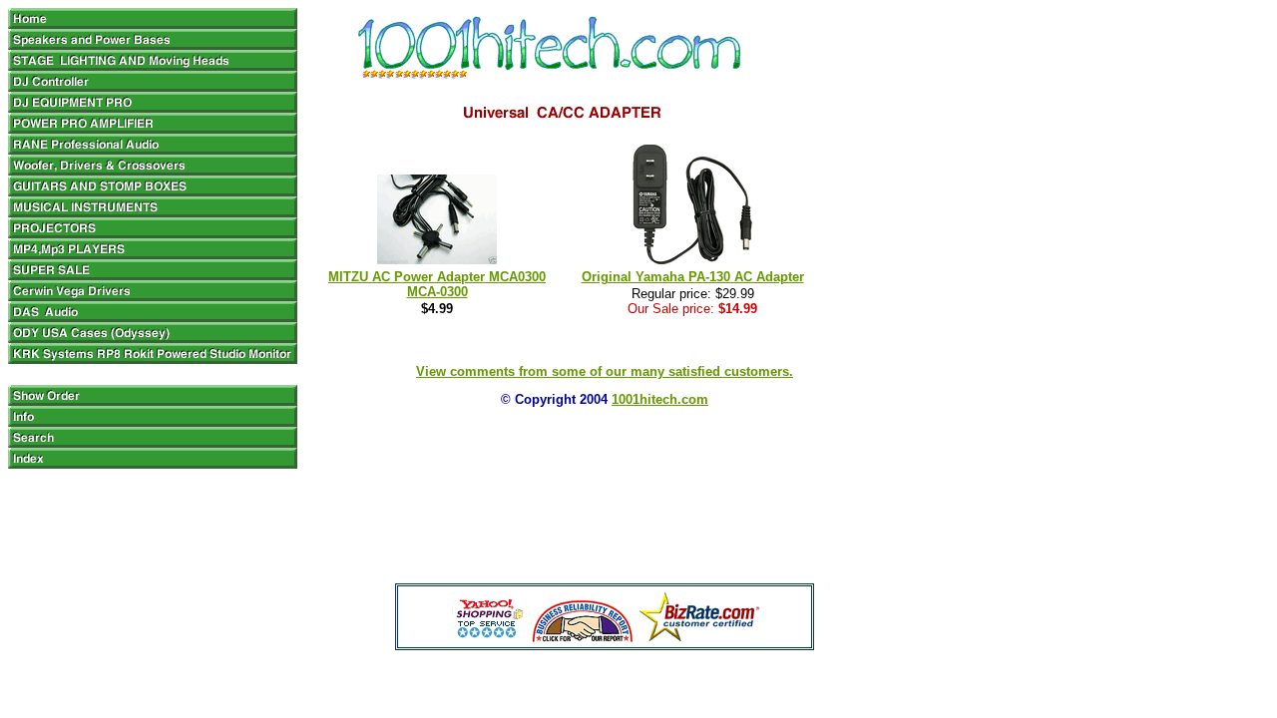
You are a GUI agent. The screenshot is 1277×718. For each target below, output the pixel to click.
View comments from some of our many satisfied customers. (604, 371)
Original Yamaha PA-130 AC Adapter (693, 276)
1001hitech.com (660, 399)
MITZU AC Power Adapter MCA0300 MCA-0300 (437, 284)
